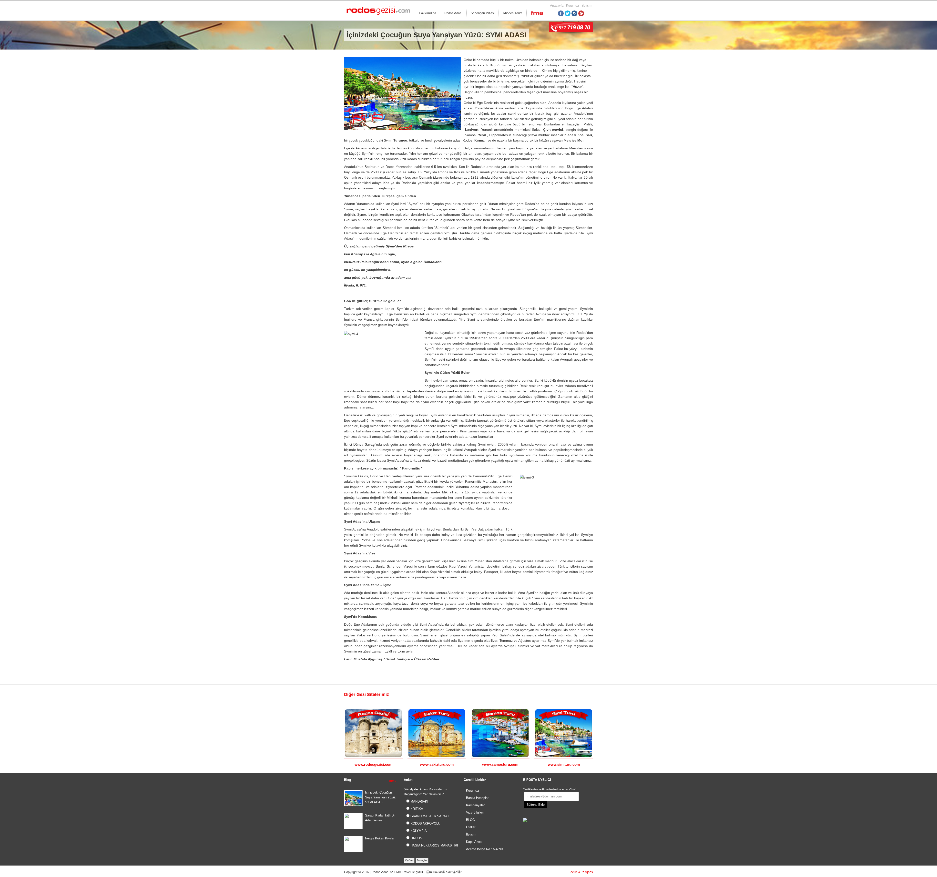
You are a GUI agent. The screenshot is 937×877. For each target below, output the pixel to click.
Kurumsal (573, 5)
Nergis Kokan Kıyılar (379, 838)
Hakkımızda (427, 13)
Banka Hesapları (477, 798)
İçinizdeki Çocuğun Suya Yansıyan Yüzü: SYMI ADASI (380, 797)
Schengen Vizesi (483, 13)
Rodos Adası (453, 13)
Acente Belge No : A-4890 (484, 849)
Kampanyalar (475, 805)
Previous (585, 695)
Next (590, 695)
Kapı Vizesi (474, 842)
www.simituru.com (564, 764)
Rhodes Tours (512, 13)
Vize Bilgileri (475, 812)
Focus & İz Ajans (581, 872)
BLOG (470, 820)
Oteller (470, 827)
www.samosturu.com (500, 764)
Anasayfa (556, 5)
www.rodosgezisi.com (373, 764)
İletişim (471, 834)
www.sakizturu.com (437, 764)
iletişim (587, 5)
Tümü (392, 781)
